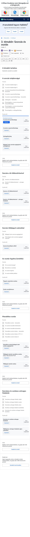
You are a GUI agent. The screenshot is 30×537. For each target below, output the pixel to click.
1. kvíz (3, 158)
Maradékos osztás (9, 316)
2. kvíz (3, 213)
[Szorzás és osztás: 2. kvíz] (15, 59)
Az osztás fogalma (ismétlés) (12, 259)
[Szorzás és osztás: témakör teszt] (12, 61)
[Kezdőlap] (1, 38)
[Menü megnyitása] (28, 19)
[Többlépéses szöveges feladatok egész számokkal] (8, 61)
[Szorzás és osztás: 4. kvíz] (4, 61)
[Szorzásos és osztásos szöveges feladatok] (6, 61)
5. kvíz (3, 442)
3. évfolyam (13, 38)
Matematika (6, 38)
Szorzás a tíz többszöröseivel (13, 173)
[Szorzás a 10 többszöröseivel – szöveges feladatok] (14, 59)
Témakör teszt (4, 457)
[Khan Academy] (6, 19)
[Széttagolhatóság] (6, 59)
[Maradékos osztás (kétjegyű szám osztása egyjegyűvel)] (25, 59)
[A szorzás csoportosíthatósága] (4, 59)
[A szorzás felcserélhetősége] (2, 59)
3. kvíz (3, 301)
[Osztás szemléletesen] (21, 59)
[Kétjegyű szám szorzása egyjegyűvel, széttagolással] (8, 59)
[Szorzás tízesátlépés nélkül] (17, 59)
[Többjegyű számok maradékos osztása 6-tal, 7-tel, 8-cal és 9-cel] (27, 59)
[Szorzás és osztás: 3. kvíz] (23, 59)
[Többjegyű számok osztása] (2, 61)
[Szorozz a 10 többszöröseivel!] (12, 59)
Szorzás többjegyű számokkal (13, 228)
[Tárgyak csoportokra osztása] (19, 59)
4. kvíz (3, 376)
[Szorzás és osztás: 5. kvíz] (10, 61)
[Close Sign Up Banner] (27, 24)
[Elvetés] (28, 1)
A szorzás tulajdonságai (11, 78)
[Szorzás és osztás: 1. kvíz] (10, 59)
